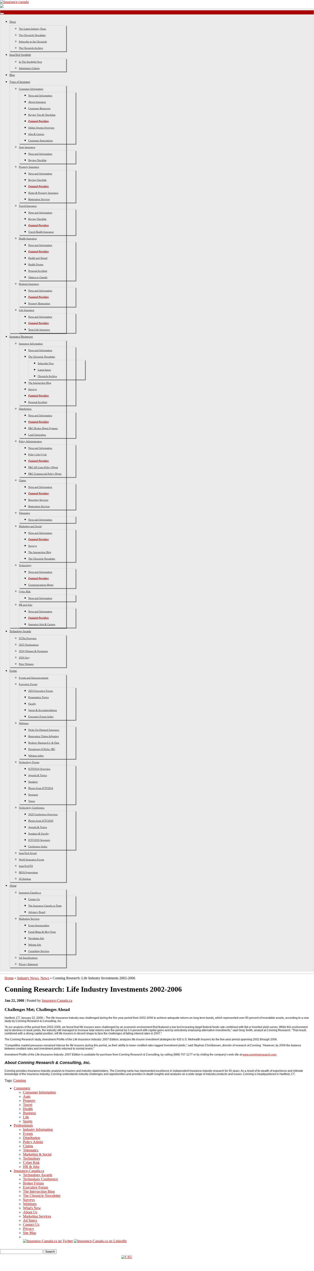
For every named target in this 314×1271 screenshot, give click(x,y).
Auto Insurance (27, 147)
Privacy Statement (28, 964)
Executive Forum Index (41, 716)
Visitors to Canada (37, 277)
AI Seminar (25, 878)
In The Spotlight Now (30, 61)
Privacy (28, 1229)
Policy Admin (33, 1142)
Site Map (29, 1233)
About (12, 885)
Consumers (22, 1088)
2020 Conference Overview (43, 814)
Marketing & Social (37, 1154)
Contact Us (34, 899)
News (12, 21)
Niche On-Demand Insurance (43, 729)
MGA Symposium (28, 872)
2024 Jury (24, 657)
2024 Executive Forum (40, 690)
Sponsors (33, 794)
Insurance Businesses (21, 336)
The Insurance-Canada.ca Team (45, 905)
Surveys (32, 389)
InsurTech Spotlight (20, 54)
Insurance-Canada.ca (30, 892)
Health (28, 1109)
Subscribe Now (46, 363)
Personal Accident (37, 270)
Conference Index (37, 846)
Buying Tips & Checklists (41, 114)
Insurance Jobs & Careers (41, 624)
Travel (27, 1105)
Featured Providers (38, 121)
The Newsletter (41, 1196)
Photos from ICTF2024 (40, 788)
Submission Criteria (29, 68)
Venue (31, 801)
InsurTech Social (28, 853)
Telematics (24, 513)
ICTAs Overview (28, 638)
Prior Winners (26, 664)
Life (26, 1117)
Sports (27, 1121)
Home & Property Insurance (43, 192)
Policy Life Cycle (37, 454)
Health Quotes (35, 264)
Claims (22, 480)
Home (9, 978)
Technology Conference (31, 807)
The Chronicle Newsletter (32, 35)
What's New (32, 1208)
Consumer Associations (40, 140)
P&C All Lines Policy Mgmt (43, 467)
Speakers (33, 781)
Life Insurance (26, 310)
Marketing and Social (30, 526)
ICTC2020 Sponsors (39, 840)
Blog (12, 75)
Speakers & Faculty (38, 833)
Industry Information (38, 1129)
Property (29, 1101)
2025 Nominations (29, 644)
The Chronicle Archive (31, 48)
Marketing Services (29, 918)
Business (29, 1113)
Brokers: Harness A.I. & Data (43, 742)
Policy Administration (30, 441)
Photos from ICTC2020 (40, 820)
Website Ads (34, 944)
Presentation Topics (38, 697)
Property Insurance (29, 166)
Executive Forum (28, 684)
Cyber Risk (25, 591)
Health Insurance (28, 238)
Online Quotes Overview (41, 127)
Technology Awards (20, 631)
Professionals (23, 1125)
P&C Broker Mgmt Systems (43, 428)
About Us (30, 1212)
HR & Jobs (31, 1167)
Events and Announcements (33, 677)
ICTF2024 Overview (39, 768)
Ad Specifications (28, 957)
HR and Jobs (25, 604)
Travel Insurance (28, 205)
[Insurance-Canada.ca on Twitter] (48, 1241)
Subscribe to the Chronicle (33, 41)
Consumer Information (31, 88)
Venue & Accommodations (42, 710)
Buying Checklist (37, 160)
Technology (25, 565)
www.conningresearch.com (259, 1054)
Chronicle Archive (47, 376)
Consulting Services (38, 951)
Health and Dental (37, 258)
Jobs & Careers (36, 134)
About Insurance (37, 102)
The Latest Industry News (32, 28)
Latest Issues (44, 369)
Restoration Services (39, 199)
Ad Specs (30, 1220)
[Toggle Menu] (2, 13)
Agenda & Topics (37, 775)
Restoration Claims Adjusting (43, 736)
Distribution (25, 408)
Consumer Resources (39, 108)
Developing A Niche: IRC (41, 749)
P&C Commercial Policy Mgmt (44, 473)
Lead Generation (37, 434)
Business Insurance (29, 284)
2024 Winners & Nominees (33, 651)
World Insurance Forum (31, 859)
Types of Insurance (19, 82)
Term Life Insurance (39, 329)
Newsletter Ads (36, 938)
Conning (19, 1080)
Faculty (32, 703)
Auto (26, 1096)
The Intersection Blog (39, 382)
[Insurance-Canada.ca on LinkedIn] (100, 1241)
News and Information (40, 95)
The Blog (39, 1191)
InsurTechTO (26, 866)
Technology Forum (29, 762)
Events (13, 670)
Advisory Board (36, 912)
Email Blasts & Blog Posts (42, 931)
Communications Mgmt (40, 584)
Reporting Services (38, 499)
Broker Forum (33, 1183)
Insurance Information (31, 343)
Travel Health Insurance (41, 231)
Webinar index (36, 755)
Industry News (28, 978)
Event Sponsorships (38, 925)
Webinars (24, 723)
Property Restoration (39, 303)
